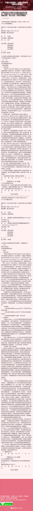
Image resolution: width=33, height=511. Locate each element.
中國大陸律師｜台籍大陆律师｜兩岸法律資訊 (16, 3)
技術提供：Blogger (17, 508)
